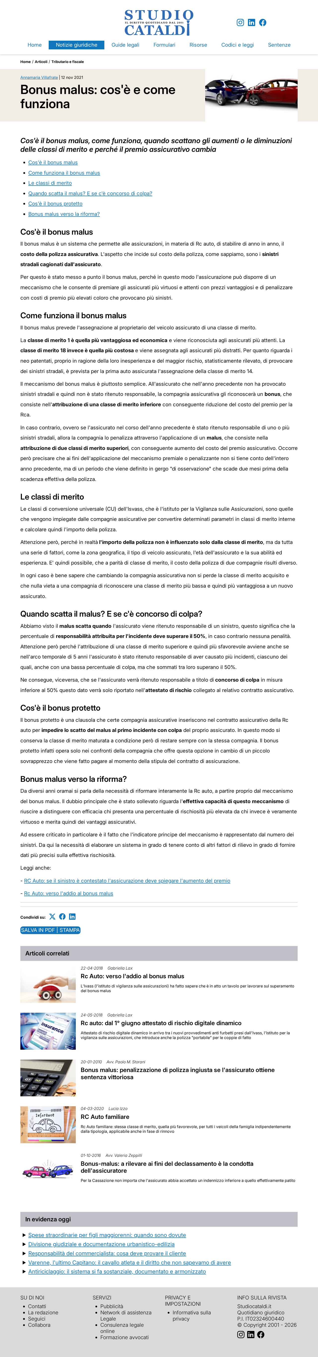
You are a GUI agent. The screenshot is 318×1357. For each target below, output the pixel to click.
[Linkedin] (251, 22)
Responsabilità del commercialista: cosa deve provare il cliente (107, 1253)
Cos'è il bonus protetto (55, 203)
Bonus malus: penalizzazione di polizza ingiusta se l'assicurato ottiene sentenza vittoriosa (178, 1073)
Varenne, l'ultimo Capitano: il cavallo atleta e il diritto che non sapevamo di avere (129, 1262)
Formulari (164, 45)
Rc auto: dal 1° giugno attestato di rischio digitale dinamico (161, 1023)
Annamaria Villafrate (39, 77)
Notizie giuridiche (76, 45)
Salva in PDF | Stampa (50, 930)
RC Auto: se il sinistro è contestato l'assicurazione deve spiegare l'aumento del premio (127, 881)
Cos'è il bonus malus (53, 162)
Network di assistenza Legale (126, 1315)
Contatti (37, 1306)
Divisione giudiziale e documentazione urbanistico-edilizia (101, 1244)
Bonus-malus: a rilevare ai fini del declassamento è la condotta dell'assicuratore (167, 1167)
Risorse (198, 45)
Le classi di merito (50, 183)
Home (35, 45)
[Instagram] (240, 22)
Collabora (39, 1325)
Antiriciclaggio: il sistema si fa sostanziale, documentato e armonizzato (117, 1271)
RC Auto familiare (105, 1116)
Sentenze (279, 45)
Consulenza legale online (122, 1328)
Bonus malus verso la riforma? (64, 214)
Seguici (36, 1319)
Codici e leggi (237, 45)
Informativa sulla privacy (192, 1315)
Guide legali (125, 45)
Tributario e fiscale (67, 62)
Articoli (41, 62)
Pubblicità (111, 1306)
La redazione (43, 1312)
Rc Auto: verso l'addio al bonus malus (68, 893)
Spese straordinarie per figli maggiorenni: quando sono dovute (107, 1234)
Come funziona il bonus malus (64, 173)
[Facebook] (262, 22)
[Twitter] (52, 916)
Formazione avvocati (124, 1337)
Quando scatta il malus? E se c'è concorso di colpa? (90, 193)
